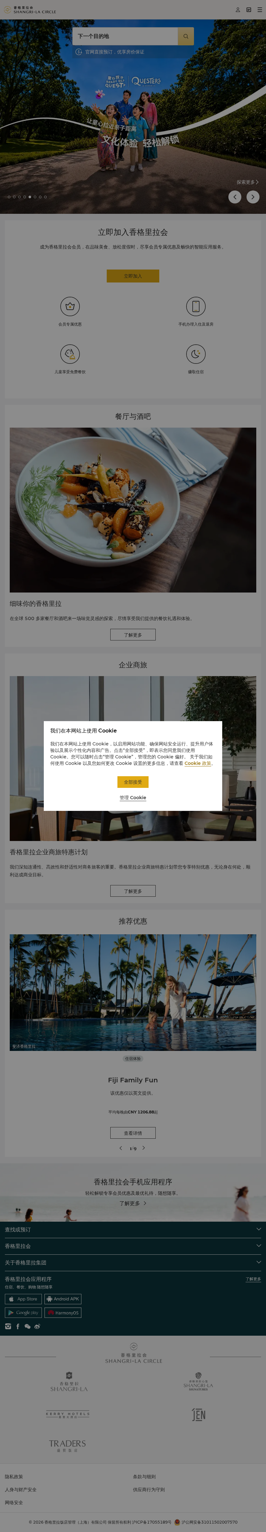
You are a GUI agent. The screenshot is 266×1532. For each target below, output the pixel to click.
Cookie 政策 (198, 763)
